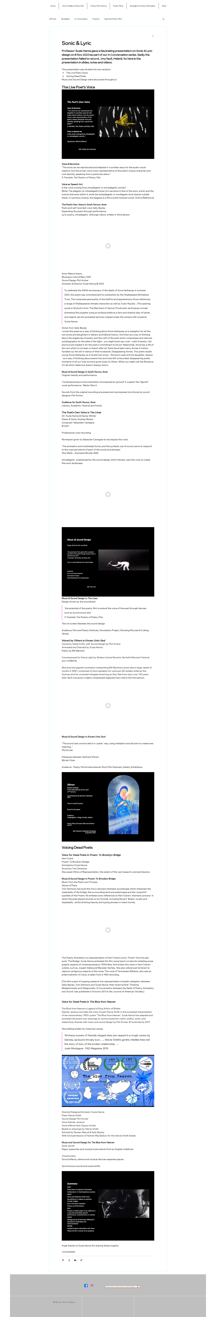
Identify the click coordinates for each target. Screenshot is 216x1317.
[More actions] (152, 35)
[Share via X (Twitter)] (69, 1260)
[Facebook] (86, 1285)
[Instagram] (92, 1285)
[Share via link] (81, 1260)
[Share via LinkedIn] (75, 1260)
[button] (163, 19)
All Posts (52, 19)
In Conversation (81, 19)
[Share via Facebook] (63, 1260)
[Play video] (108, 246)
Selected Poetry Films (113, 19)
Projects (95, 19)
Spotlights (65, 19)
